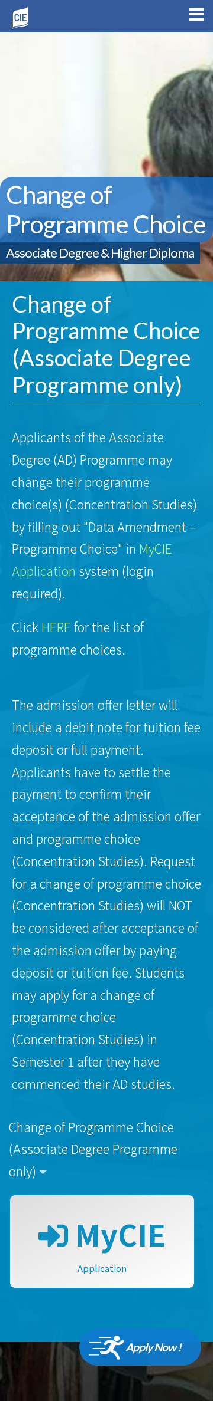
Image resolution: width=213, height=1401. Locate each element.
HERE (56, 627)
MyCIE (117, 1243)
